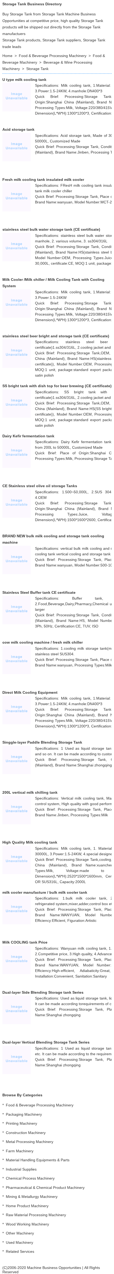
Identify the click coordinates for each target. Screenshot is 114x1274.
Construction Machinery (26, 1133)
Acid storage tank (18, 129)
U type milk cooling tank (24, 79)
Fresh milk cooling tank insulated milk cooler (43, 179)
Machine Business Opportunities (54, 1268)
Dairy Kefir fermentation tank (28, 436)
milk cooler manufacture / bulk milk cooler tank (44, 892)
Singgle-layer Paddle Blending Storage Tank (42, 742)
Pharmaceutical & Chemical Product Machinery (45, 1187)
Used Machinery (19, 1242)
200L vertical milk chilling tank (30, 792)
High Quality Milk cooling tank (29, 842)
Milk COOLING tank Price (24, 942)
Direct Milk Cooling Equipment (30, 692)
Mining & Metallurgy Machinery (32, 1196)
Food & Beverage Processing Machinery (52, 56)
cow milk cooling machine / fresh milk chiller (42, 642)
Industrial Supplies (21, 1169)
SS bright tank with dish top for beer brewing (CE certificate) (57, 386)
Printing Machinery (21, 1123)
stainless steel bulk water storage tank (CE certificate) (51, 229)
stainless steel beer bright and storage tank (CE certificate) (55, 336)
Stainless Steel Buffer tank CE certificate (39, 592)
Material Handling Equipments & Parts (37, 1160)
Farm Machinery (19, 1151)
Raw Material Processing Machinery (36, 1215)
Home (7, 56)
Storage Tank (37, 69)
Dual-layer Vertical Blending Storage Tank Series (46, 1042)
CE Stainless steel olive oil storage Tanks (39, 486)
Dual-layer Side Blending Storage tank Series (43, 992)
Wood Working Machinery (27, 1224)
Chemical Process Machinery (30, 1178)
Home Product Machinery (27, 1206)
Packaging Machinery (24, 1114)
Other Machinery (20, 1233)
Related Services (20, 1251)
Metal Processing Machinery (29, 1142)
